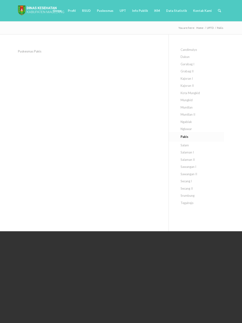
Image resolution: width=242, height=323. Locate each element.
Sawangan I (188, 167)
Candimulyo (189, 50)
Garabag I (187, 64)
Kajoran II (187, 85)
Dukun (185, 57)
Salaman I (187, 152)
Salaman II (188, 160)
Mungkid (187, 100)
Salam (185, 145)
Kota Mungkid (190, 93)
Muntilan (187, 107)
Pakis (184, 137)
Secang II (187, 188)
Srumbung (187, 195)
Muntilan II (188, 114)
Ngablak (186, 122)
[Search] (219, 10)
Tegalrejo (187, 203)
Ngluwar (186, 129)
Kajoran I (187, 78)
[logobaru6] (41, 10)
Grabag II (187, 71)
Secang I (186, 181)
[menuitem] (57, 10)
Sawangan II (189, 174)
